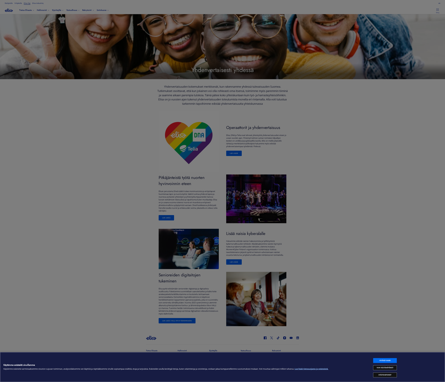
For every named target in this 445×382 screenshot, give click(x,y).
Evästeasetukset (385, 375)
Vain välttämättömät (385, 368)
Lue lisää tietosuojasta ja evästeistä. (311, 369)
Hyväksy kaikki (385, 360)
